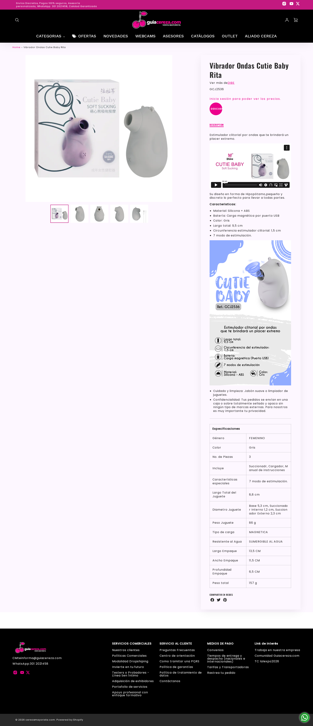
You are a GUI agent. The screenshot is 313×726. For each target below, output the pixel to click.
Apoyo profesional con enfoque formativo (130, 693)
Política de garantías (176, 667)
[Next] (188, 128)
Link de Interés (266, 643)
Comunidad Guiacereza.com (277, 656)
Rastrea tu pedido (221, 673)
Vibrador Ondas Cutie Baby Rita (45, 47)
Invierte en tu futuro (128, 667)
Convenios (215, 650)
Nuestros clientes (126, 650)
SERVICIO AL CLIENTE (176, 643)
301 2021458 (39, 664)
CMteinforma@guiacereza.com (37, 658)
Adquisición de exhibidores (133, 681)
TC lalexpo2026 (267, 661)
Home (16, 47)
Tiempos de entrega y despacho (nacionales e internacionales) (226, 659)
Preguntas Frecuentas (177, 650)
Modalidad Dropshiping (130, 661)
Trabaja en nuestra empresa (277, 650)
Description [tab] (217, 124)
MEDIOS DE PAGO (220, 643)
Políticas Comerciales (129, 656)
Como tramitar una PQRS (179, 661)
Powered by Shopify (70, 719)
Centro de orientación (177, 656)
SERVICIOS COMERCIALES (132, 643)
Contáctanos (170, 681)
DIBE (231, 83)
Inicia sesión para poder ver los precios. (245, 99)
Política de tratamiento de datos (181, 674)
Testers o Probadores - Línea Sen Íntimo (130, 674)
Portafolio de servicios (129, 687)
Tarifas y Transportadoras (228, 667)
